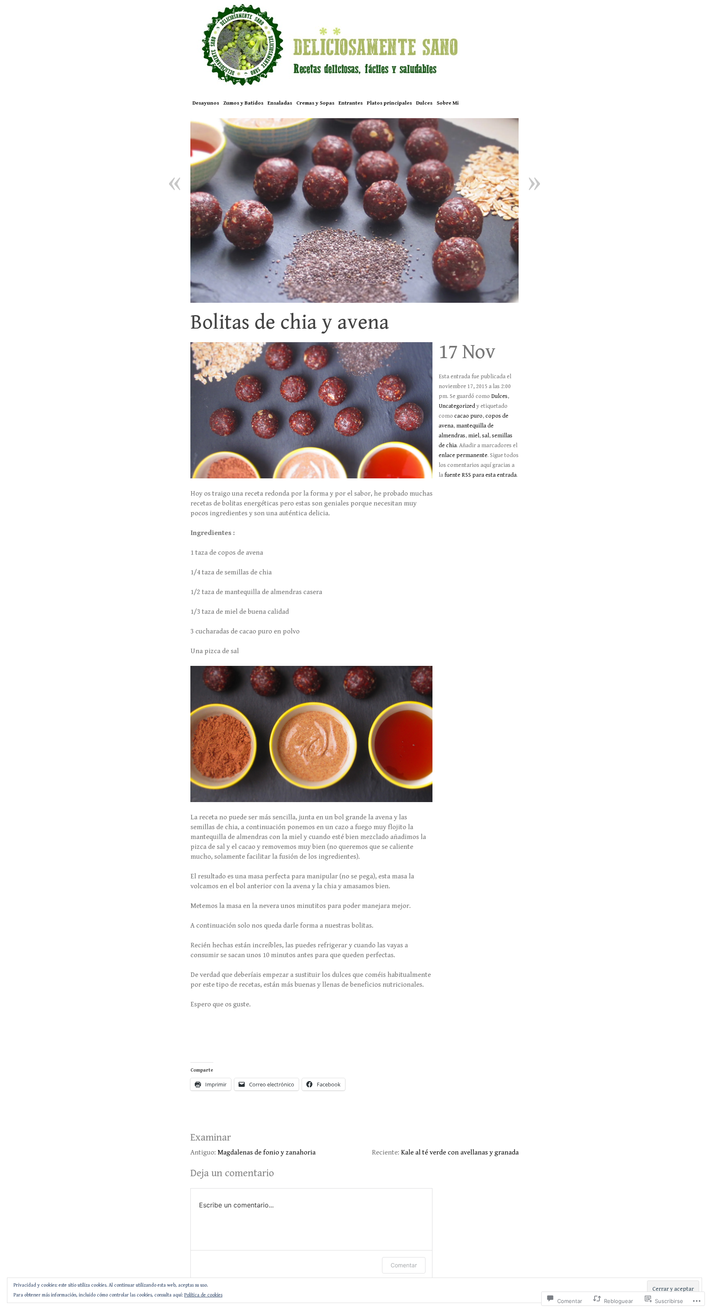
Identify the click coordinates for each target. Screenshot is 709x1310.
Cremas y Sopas (315, 103)
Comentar (404, 1265)
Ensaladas (280, 103)
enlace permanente (463, 455)
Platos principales (389, 103)
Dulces (424, 103)
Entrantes (350, 103)
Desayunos (205, 103)
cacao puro (468, 416)
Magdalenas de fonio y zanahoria (266, 1152)
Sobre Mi (448, 103)
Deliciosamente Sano (354, 44)
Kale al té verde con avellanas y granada (460, 1152)
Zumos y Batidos (243, 103)
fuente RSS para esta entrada (480, 475)
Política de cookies (203, 1295)
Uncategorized (457, 406)
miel (473, 435)
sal (485, 435)
